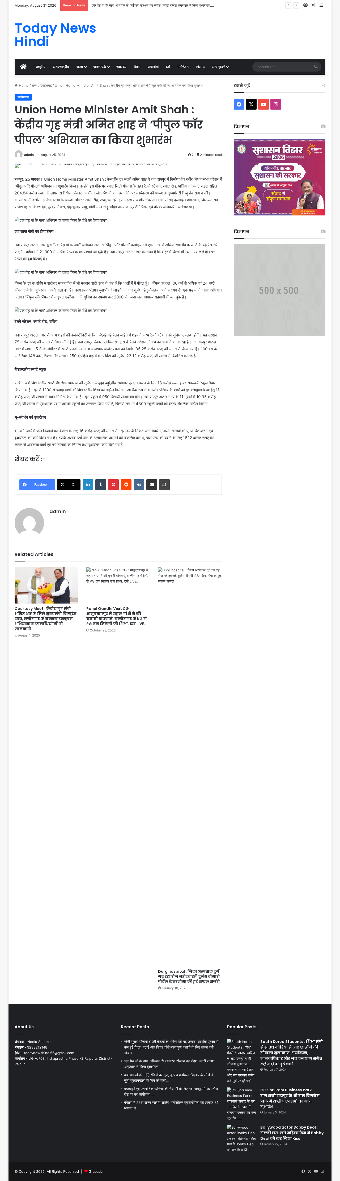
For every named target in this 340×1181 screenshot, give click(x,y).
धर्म (168, 66)
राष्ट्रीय (40, 66)
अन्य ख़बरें (218, 66)
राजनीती (153, 66)
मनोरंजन (183, 66)
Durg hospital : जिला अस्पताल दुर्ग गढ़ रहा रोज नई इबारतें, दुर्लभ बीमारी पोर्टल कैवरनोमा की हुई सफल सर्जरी (189, 976)
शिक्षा (137, 66)
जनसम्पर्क (99, 66)
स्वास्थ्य (121, 66)
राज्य (79, 66)
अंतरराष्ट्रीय (61, 66)
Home (23, 85)
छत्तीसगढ (46, 85)
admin (29, 155)
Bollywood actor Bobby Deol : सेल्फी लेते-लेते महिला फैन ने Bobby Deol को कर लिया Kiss (292, 1133)
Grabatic (96, 1171)
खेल (198, 66)
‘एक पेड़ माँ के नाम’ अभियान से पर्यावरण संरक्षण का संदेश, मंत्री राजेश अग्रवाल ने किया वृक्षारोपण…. (152, 5)
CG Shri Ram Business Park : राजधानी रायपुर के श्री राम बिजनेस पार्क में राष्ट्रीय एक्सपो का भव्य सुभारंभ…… (290, 1098)
